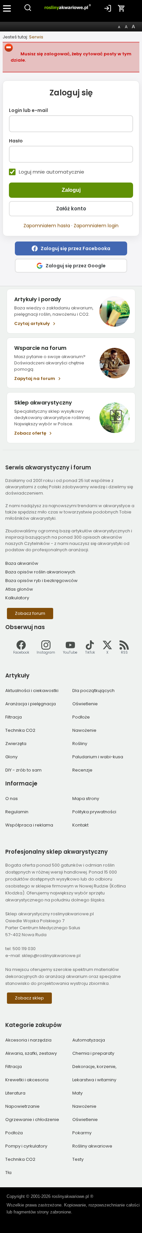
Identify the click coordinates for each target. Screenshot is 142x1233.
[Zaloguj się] (108, 8)
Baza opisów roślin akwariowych (40, 572)
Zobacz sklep (29, 998)
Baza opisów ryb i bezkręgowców (41, 580)
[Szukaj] (28, 10)
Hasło (16, 141)
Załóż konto (71, 208)
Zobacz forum (30, 613)
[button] (71, 248)
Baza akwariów (21, 563)
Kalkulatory (17, 598)
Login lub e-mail (28, 111)
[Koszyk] (121, 8)
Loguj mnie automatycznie (51, 172)
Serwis (36, 37)
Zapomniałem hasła (46, 225)
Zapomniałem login (96, 225)
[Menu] (7, 8)
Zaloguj (71, 190)
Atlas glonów (19, 589)
